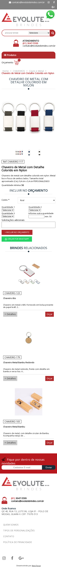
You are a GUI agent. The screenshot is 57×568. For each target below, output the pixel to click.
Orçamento (10, 62)
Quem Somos (11, 524)
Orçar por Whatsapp (18, 239)
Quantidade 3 (8, 213)
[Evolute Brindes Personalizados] (25, 25)
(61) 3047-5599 (30, 43)
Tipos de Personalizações (19, 530)
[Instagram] (48, 2)
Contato (8, 536)
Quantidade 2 (35, 207)
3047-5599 (19, 498)
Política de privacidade (17, 542)
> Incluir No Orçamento (17, 232)
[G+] (53, 7)
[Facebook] (54, 2)
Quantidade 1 (8, 207)
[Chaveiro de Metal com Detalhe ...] (28, 119)
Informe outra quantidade (41, 213)
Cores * (6, 199)
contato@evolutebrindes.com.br (28, 2)
